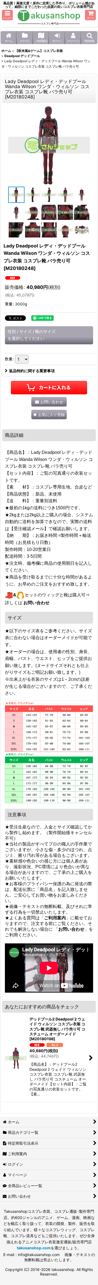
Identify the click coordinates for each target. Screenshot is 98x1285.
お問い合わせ (36, 602)
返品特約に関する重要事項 (32, 370)
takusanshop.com (34, 1248)
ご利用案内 (55, 918)
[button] (7, 15)
